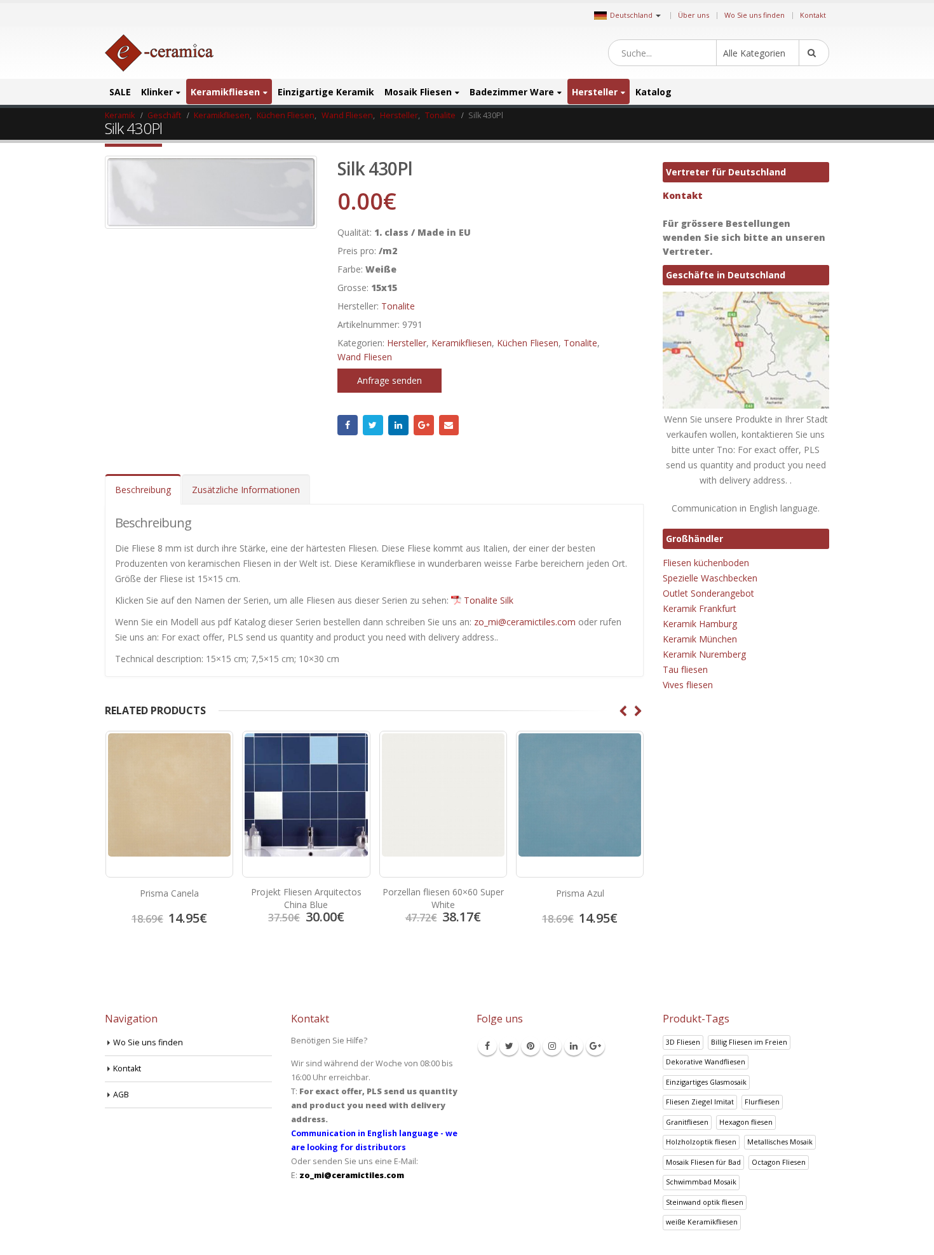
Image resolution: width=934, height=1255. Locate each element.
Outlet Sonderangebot (708, 593)
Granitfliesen (687, 1122)
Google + (424, 425)
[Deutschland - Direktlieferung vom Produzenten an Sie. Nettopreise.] (159, 53)
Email (449, 425)
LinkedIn (398, 425)
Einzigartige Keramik (326, 92)
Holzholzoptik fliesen (701, 1141)
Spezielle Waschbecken (710, 578)
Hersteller (595, 92)
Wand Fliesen (364, 357)
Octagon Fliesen (779, 1162)
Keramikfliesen (225, 92)
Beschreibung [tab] (143, 490)
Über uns (693, 15)
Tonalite (398, 306)
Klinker (157, 92)
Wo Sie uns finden (754, 15)
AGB (121, 1094)
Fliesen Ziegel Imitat (700, 1101)
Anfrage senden (389, 380)
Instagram (552, 1045)
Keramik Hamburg (700, 624)
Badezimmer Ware (512, 92)
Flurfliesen (762, 1101)
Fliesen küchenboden (706, 563)
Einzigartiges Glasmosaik (706, 1082)
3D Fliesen (683, 1042)
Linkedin (573, 1045)
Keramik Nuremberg (704, 654)
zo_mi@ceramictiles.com (525, 622)
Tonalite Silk (488, 600)
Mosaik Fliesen (418, 92)
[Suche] (814, 52)
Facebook (347, 425)
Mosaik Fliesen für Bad (703, 1162)
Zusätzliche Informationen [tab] (246, 490)
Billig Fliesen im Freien (749, 1042)
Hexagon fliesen (746, 1122)
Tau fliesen (685, 669)
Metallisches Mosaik (780, 1141)
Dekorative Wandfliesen (705, 1061)
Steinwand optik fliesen (704, 1202)
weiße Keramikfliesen (702, 1221)
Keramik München (700, 639)
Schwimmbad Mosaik (701, 1181)
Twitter (373, 425)
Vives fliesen (688, 685)
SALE (120, 92)
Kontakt (813, 15)
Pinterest (530, 1045)
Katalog (653, 92)
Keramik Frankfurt (699, 608)
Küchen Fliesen (527, 343)
